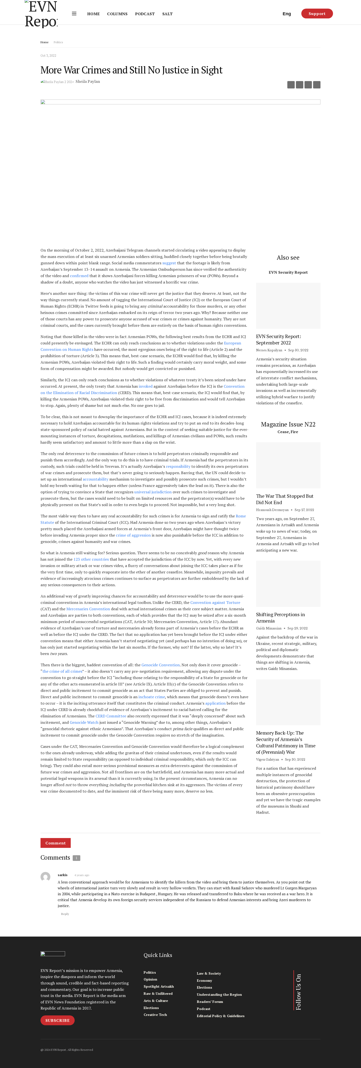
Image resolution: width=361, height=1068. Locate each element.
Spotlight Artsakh (159, 986)
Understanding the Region (219, 994)
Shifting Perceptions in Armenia (280, 617)
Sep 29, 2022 (297, 628)
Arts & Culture (156, 1000)
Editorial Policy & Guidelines (221, 1015)
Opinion (150, 979)
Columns (117, 13)
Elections (151, 1007)
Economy (204, 980)
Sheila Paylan (88, 81)
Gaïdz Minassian (268, 628)
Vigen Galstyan (267, 759)
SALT (167, 13)
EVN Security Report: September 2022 (278, 339)
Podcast (145, 13)
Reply (65, 914)
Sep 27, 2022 (304, 510)
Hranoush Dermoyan (272, 510)
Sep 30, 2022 (297, 350)
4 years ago (81, 875)
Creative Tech (155, 1014)
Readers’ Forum (210, 1001)
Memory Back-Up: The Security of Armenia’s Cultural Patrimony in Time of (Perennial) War (286, 742)
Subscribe (57, 1020)
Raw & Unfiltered (158, 993)
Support (317, 13)
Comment (55, 843)
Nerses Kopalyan (269, 350)
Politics (58, 42)
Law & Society (209, 973)
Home (93, 13)
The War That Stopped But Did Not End (285, 499)
